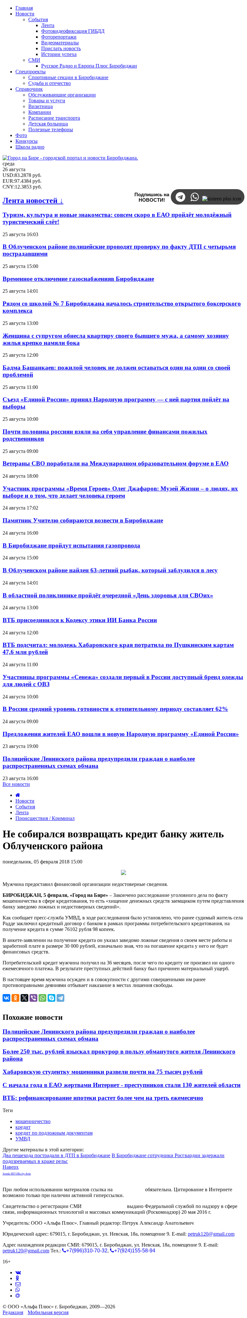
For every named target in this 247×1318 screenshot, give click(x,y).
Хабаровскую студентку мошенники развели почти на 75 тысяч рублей (103, 1071)
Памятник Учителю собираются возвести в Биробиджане (83, 520)
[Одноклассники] (15, 998)
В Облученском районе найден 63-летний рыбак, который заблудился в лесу (110, 570)
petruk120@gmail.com (211, 1234)
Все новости (16, 784)
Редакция (13, 1312)
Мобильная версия (48, 1312)
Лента (22, 812)
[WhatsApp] (42, 998)
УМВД (22, 1138)
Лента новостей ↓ (33, 200)
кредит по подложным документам (54, 1133)
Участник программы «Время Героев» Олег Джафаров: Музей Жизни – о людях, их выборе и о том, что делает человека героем (120, 492)
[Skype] (51, 998)
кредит (23, 1127)
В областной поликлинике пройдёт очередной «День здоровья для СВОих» (108, 595)
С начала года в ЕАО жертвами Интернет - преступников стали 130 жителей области (122, 1085)
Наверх (11, 1167)
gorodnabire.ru (129, 1189)
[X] (24, 998)
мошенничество (32, 1121)
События (25, 806)
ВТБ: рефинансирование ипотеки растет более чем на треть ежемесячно (103, 1097)
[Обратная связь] (18, 1284)
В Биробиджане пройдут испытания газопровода (71, 545)
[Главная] (17, 795)
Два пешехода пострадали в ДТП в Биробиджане (56, 1155)
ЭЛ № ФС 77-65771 (104, 1206)
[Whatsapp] (17, 1290)
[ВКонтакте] (6, 998)
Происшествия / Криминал (45, 818)
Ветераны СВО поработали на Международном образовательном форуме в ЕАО (116, 463)
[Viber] (33, 998)
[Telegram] (60, 998)
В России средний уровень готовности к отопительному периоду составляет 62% (115, 708)
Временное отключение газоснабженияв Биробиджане (78, 278)
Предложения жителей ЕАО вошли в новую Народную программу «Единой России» (121, 734)
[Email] (17, 1295)
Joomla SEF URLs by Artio (17, 1173)
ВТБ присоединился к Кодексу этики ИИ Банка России (80, 620)
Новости (24, 801)
